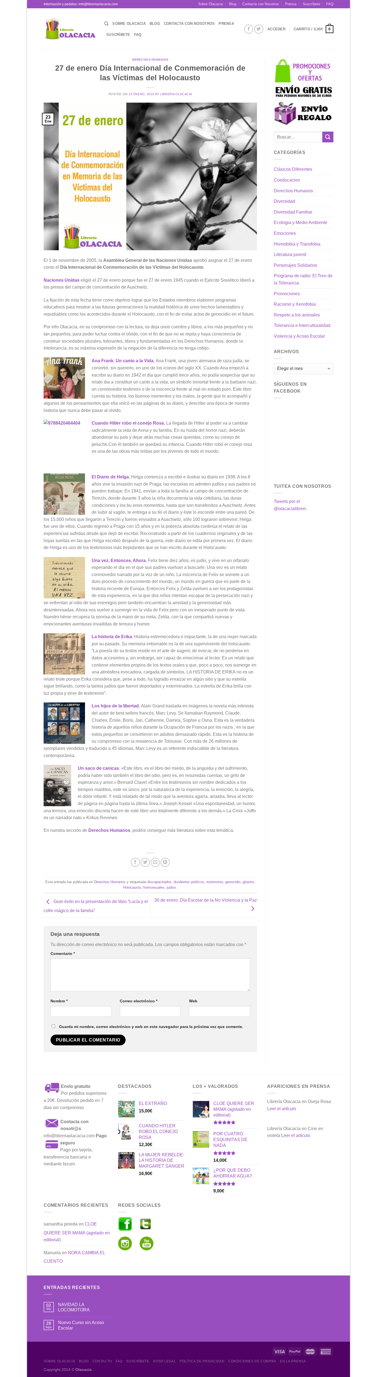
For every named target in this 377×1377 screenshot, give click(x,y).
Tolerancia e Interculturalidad (302, 325)
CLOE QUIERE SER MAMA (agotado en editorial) (77, 1232)
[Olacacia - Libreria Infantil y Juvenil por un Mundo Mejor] (70, 29)
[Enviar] (327, 137)
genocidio (232, 882)
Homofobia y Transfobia (297, 244)
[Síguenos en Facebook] (248, 29)
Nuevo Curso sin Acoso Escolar (81, 1325)
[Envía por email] (155, 862)
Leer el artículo (281, 1108)
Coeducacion (287, 180)
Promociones (287, 293)
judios (171, 887)
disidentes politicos (189, 882)
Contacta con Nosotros (260, 4)
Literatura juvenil (290, 254)
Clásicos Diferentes (293, 169)
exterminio (214, 882)
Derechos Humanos (150, 59)
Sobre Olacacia (210, 4)
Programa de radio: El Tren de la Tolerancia (303, 279)
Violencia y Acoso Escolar (299, 336)
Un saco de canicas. (99, 768)
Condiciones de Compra (252, 1361)
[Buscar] (106, 23)
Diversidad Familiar (293, 212)
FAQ (329, 4)
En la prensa (293, 1361)
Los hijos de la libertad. (116, 706)
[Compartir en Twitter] (145, 862)
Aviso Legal (164, 1361)
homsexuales (153, 887)
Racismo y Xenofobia (295, 304)
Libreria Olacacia (176, 94)
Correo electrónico (138, 1001)
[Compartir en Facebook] (135, 862)
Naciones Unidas (61, 280)
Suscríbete (311, 4)
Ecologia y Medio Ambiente (300, 222)
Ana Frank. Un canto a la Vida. (123, 360)
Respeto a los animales (297, 315)
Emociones (285, 233)
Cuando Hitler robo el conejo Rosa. (128, 423)
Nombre (59, 1001)
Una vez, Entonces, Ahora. (120, 560)
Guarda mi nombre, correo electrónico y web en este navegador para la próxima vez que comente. (151, 1026)
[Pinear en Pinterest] (165, 862)
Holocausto (132, 887)
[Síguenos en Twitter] (258, 29)
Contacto (102, 1361)
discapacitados (159, 882)
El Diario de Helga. (111, 477)
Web (193, 1001)
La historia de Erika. (112, 636)
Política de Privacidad (202, 1361)
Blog (232, 4)
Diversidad (284, 201)
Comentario (63, 953)
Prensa (290, 4)
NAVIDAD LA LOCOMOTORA (74, 1307)
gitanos (248, 882)
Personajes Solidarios (295, 265)
